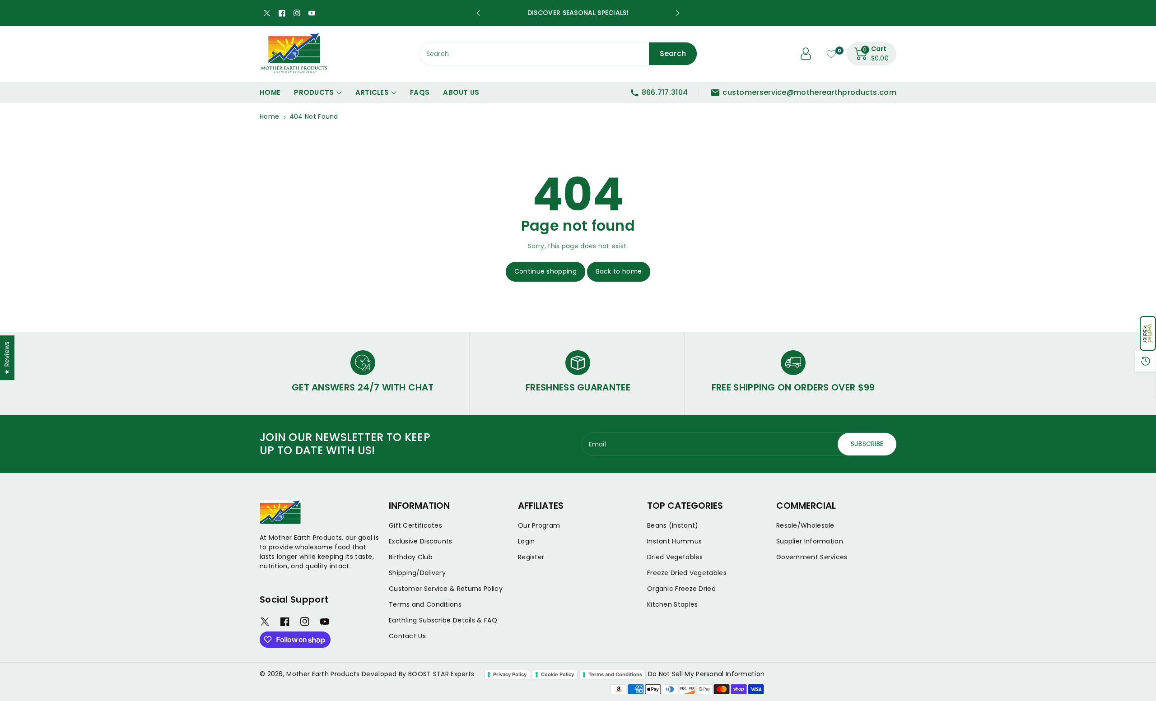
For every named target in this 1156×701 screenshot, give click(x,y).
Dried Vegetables (675, 557)
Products (314, 92)
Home (269, 116)
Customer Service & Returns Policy (446, 588)
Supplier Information (809, 541)
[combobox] (558, 53)
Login (526, 541)
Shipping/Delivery (417, 572)
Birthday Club (411, 557)
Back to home (619, 271)
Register (531, 557)
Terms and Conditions (425, 604)
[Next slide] (677, 13)
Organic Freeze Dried (681, 588)
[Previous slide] (478, 13)
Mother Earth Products (322, 673)
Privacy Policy (510, 674)
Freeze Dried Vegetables (687, 572)
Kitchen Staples (672, 604)
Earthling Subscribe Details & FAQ (443, 620)
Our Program (539, 525)
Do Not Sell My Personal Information (706, 673)
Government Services (812, 557)
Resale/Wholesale (805, 525)
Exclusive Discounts (420, 541)
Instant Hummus (674, 541)
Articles (372, 92)
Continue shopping (545, 271)
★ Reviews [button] (6, 358)
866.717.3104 (665, 92)
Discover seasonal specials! (578, 12)
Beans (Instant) (673, 525)
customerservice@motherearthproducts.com (809, 92)
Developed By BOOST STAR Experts (418, 673)
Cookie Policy (557, 674)
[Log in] (806, 54)
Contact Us (407, 636)
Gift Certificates (415, 525)
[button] (1148, 333)
